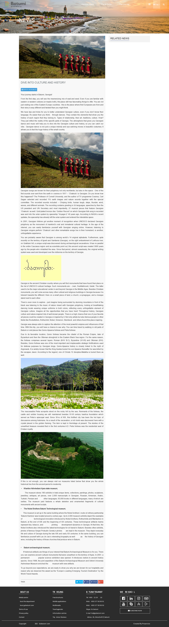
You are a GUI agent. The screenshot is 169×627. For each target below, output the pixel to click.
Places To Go (106, 4)
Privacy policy (23, 613)
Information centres (59, 613)
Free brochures (58, 597)
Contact (21, 617)
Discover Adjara (88, 4)
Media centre (23, 597)
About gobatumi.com (26, 605)
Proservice (146, 624)
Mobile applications (59, 601)
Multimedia (57, 605)
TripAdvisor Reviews (59, 617)
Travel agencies (58, 609)
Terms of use (23, 609)
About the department (27, 601)
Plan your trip (124, 4)
